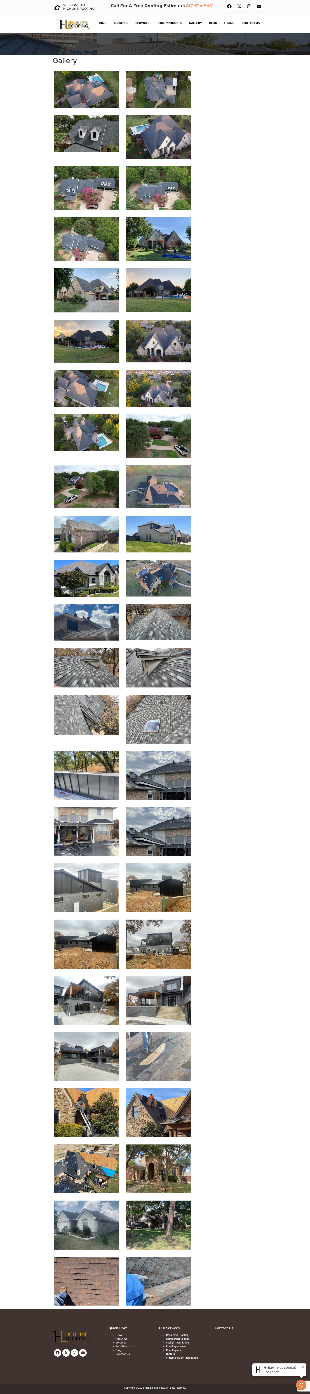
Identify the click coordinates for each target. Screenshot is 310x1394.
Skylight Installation (177, 1342)
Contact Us (251, 23)
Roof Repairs (173, 1350)
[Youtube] (258, 6)
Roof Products (169, 23)
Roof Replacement (176, 1346)
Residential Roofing (177, 1335)
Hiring (229, 23)
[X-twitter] (239, 6)
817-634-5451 (199, 5)
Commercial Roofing (177, 1338)
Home (102, 23)
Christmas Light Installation (182, 1357)
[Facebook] (229, 6)
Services (142, 23)
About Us (121, 23)
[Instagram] (249, 6)
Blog (213, 23)
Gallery (195, 23)
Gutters (170, 1353)
